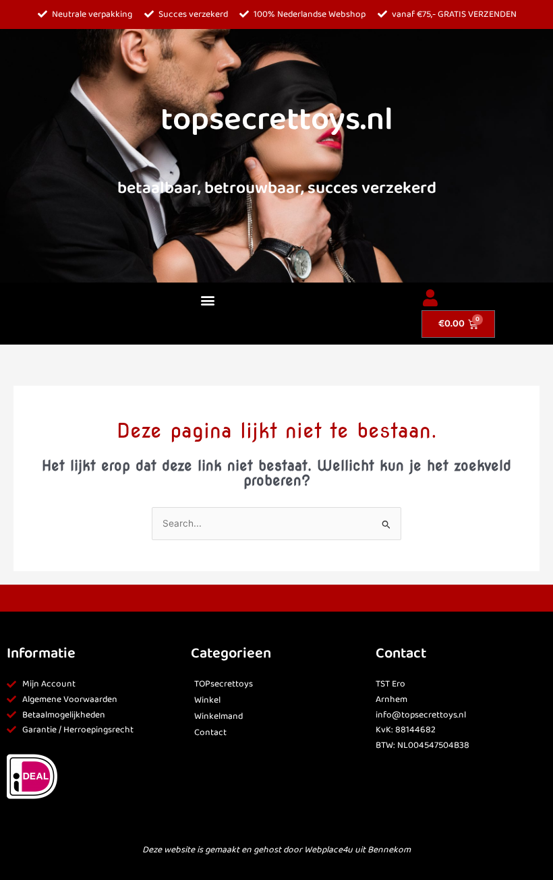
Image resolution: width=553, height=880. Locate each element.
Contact (210, 732)
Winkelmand (218, 716)
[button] (207, 300)
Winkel (207, 700)
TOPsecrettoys (223, 684)
